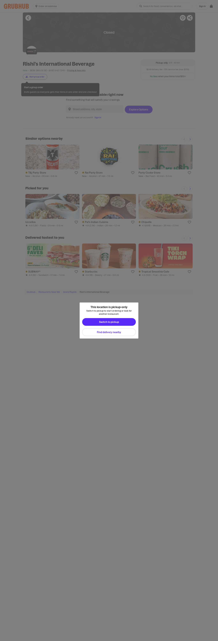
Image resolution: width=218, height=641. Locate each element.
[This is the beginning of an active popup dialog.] (79, 320)
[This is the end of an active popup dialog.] (139, 320)
